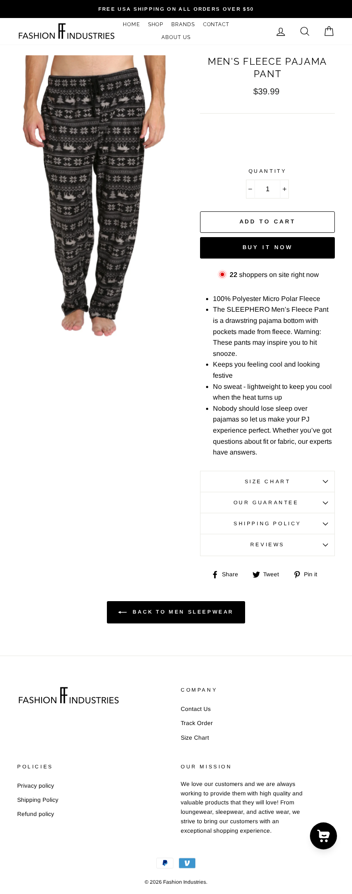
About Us (175, 37)
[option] (176, 9)
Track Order (197, 723)
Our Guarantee (267, 503)
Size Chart (268, 482)
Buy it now (268, 247)
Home (131, 24)
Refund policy (35, 814)
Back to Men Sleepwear (182, 612)
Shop (156, 24)
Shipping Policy (267, 524)
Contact (216, 24)
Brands (182, 24)
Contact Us (196, 709)
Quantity (268, 171)
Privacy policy (35, 786)
